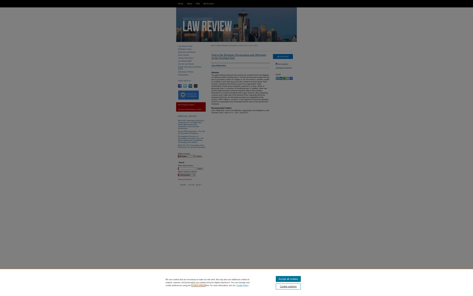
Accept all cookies (288, 279)
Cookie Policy (242, 285)
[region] (236, 282)
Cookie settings (198, 285)
